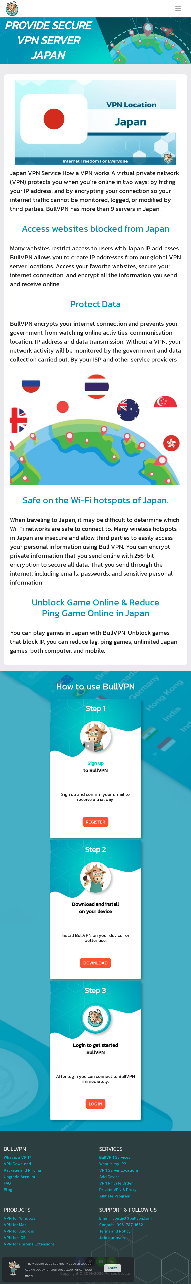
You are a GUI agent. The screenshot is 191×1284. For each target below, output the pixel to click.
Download (95, 963)
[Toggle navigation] (178, 8)
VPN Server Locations (119, 1170)
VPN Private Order (116, 1183)
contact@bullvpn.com (132, 1218)
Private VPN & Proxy (118, 1189)
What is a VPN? (17, 1157)
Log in (95, 1104)
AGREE (112, 1268)
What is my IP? (112, 1164)
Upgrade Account (19, 1177)
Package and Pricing (22, 1170)
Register (95, 822)
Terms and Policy (115, 1231)
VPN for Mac (15, 1225)
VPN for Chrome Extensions (29, 1244)
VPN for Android (19, 1231)
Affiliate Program (114, 1196)
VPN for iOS (14, 1237)
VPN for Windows (19, 1218)
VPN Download (17, 1164)
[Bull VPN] (12, 8)
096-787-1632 (129, 1225)
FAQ (7, 1183)
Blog (8, 1189)
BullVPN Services (114, 1157)
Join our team (112, 1237)
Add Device (109, 1177)
